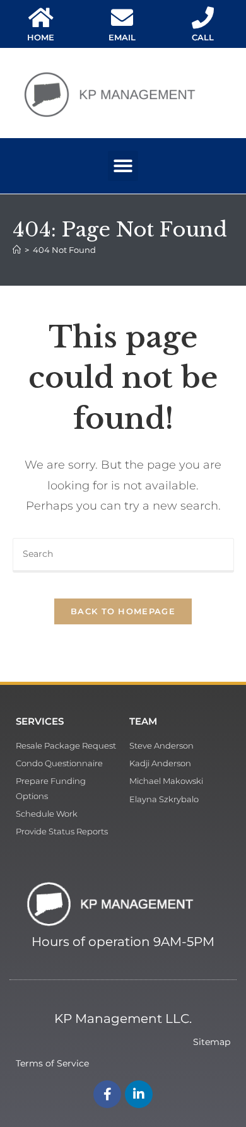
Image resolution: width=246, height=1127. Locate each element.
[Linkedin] (139, 1094)
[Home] (17, 250)
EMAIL (122, 37)
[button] (123, 166)
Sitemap (211, 1042)
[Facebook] (107, 1094)
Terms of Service (52, 1063)
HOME (40, 37)
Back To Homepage (123, 611)
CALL (203, 37)
